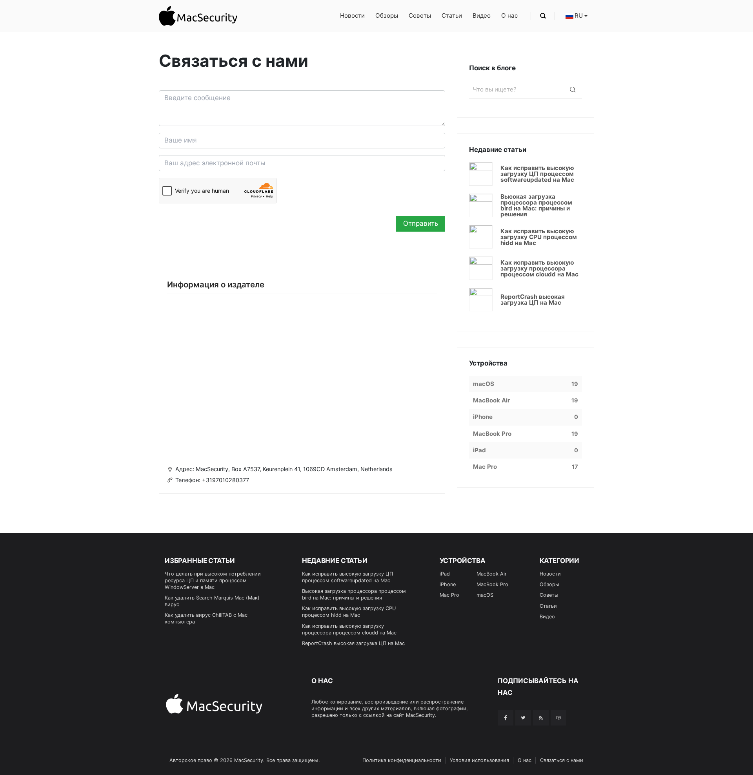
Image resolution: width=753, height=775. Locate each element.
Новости (352, 15)
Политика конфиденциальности (401, 760)
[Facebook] (505, 718)
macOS (485, 595)
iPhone (448, 584)
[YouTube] (558, 718)
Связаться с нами (561, 760)
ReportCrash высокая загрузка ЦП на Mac (353, 643)
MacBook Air (492, 574)
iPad (445, 574)
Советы (420, 15)
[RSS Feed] (541, 718)
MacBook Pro (492, 584)
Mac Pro (449, 595)
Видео (482, 15)
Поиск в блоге (492, 68)
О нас (509, 15)
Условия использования (479, 760)
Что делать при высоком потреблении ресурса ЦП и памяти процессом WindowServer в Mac (213, 580)
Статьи (452, 15)
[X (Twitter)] (523, 718)
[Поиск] (572, 89)
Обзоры (386, 15)
